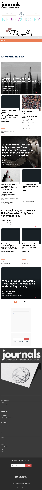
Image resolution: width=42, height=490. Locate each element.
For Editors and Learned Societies (7, 417)
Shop (2, 451)
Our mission (3, 442)
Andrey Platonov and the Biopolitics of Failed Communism (20, 83)
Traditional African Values (30, 115)
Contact (2, 420)
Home (2, 53)
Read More (36, 92)
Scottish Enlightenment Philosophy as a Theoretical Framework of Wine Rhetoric (9, 190)
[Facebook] (36, 38)
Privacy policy (24, 483)
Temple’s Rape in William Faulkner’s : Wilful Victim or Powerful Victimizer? (9, 249)
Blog (2, 449)
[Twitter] (38, 38)
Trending (2, 257)
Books (2, 435)
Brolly (4, 90)
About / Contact (4, 446)
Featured (14, 90)
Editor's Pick (14, 126)
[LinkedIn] (40, 38)
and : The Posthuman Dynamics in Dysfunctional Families (20, 153)
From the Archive (15, 198)
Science (2, 402)
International (3, 439)
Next (25, 301)
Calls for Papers (4, 422)
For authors (3, 444)
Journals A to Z (4, 404)
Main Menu (4, 40)
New (17, 90)
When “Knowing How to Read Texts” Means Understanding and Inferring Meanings (18, 286)
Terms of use (14, 483)
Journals (2, 437)
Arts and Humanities (9, 90)
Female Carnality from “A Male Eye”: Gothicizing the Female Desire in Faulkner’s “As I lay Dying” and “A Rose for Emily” (9, 117)
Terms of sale (19, 483)
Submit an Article (4, 415)
